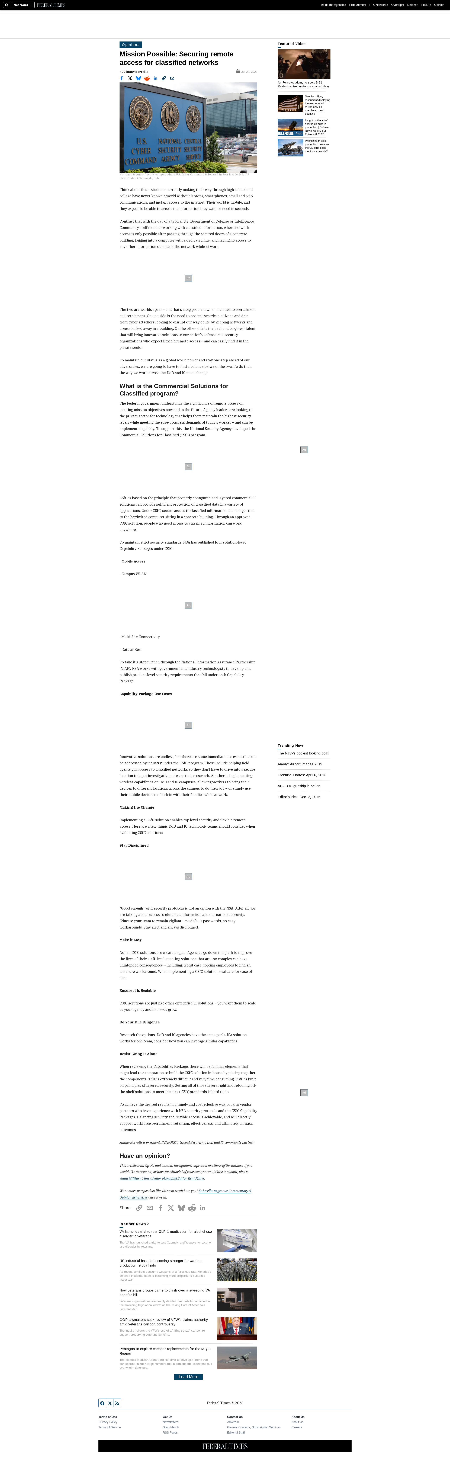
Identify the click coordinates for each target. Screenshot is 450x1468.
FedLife (426, 4)
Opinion (439, 4)
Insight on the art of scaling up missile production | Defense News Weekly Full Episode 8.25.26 (317, 127)
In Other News (133, 1224)
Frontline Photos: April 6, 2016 (302, 775)
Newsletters (170, 1422)
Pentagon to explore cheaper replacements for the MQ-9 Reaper (165, 1351)
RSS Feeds (170, 1432)
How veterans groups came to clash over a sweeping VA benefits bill (165, 1292)
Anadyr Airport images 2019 (300, 764)
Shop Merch (171, 1427)
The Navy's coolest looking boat (303, 753)
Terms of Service (109, 1427)
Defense (412, 4)
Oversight (397, 4)
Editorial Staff (236, 1432)
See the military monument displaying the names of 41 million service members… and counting (317, 105)
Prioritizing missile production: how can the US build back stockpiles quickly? (317, 146)
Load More (188, 1376)
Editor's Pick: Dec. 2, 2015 (299, 797)
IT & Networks (378, 4)
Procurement (357, 4)
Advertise (233, 1422)
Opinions (131, 45)
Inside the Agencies (333, 4)
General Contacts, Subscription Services (254, 1427)
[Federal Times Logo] (51, 5)
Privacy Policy (107, 1422)
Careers (296, 1427)
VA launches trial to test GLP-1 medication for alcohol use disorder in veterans (166, 1234)
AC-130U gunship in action (299, 786)
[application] (304, 64)
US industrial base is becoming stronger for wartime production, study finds (161, 1263)
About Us (297, 1422)
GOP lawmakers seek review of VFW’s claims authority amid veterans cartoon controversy (164, 1322)
